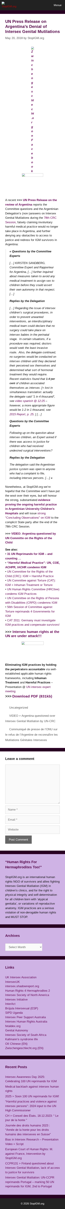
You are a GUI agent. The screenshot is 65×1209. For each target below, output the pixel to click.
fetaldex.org (12, 1026)
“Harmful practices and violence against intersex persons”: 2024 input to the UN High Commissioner (31, 1106)
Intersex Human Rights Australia (26, 1021)
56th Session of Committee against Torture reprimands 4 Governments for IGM (30, 611)
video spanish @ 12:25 (30, 401)
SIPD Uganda (14, 1012)
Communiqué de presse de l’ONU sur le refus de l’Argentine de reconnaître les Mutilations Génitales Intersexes (31, 735)
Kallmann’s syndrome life (21, 1039)
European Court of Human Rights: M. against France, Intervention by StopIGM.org (29, 1154)
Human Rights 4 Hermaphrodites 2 (27, 990)
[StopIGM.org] (10, 5)
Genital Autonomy (16, 1030)
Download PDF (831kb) (32, 696)
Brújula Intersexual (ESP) (21, 1008)
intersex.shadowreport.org (22, 986)
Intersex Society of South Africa (25, 1035)
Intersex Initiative (16, 999)
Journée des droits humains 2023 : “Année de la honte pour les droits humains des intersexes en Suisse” (28, 1130)
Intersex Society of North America (27, 995)
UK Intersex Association (20, 977)
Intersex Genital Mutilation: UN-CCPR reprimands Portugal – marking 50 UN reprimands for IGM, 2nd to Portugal (29, 1182)
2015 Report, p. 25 (21, 414)
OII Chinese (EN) (16, 1043)
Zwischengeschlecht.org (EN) (24, 1048)
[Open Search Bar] (40, 5)
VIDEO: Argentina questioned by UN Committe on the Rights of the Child (30, 538)
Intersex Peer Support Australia (25, 1017)
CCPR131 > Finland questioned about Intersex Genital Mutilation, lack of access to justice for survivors (32, 1168)
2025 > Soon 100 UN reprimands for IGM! (32, 1096)
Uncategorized (18, 707)
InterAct (10, 1004)
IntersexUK (12, 982)
